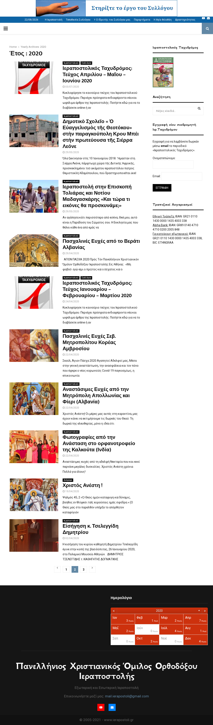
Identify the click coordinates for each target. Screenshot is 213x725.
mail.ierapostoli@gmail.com (127, 696)
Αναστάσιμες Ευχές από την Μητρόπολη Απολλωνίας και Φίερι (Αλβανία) (96, 395)
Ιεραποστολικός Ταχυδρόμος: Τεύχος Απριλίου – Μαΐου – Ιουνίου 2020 (97, 74)
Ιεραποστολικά (71, 63)
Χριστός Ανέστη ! (83, 485)
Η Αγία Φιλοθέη (163, 19)
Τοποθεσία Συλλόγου (78, 19)
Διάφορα (68, 480)
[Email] (208, 18)
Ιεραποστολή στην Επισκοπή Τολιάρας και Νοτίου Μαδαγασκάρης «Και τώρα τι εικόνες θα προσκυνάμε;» (97, 196)
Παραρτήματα (142, 19)
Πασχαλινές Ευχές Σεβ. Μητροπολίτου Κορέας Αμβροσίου (89, 342)
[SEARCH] (199, 108)
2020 (159, 610)
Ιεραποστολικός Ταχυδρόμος (175, 47)
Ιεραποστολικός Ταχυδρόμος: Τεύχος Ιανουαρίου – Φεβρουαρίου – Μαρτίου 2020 (97, 289)
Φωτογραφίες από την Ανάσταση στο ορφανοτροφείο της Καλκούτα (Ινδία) (99, 443)
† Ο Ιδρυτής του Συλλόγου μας (112, 19)
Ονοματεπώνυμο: (164, 158)
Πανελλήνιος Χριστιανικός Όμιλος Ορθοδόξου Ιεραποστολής (106, 671)
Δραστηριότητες (185, 19)
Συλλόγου (86, 63)
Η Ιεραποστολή (53, 19)
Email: (157, 176)
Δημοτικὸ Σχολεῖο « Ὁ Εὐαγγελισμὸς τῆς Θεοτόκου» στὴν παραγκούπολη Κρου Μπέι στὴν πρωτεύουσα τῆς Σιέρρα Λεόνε (101, 134)
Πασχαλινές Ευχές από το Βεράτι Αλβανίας (101, 244)
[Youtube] (203, 18)
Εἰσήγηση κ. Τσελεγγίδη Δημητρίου (91, 529)
